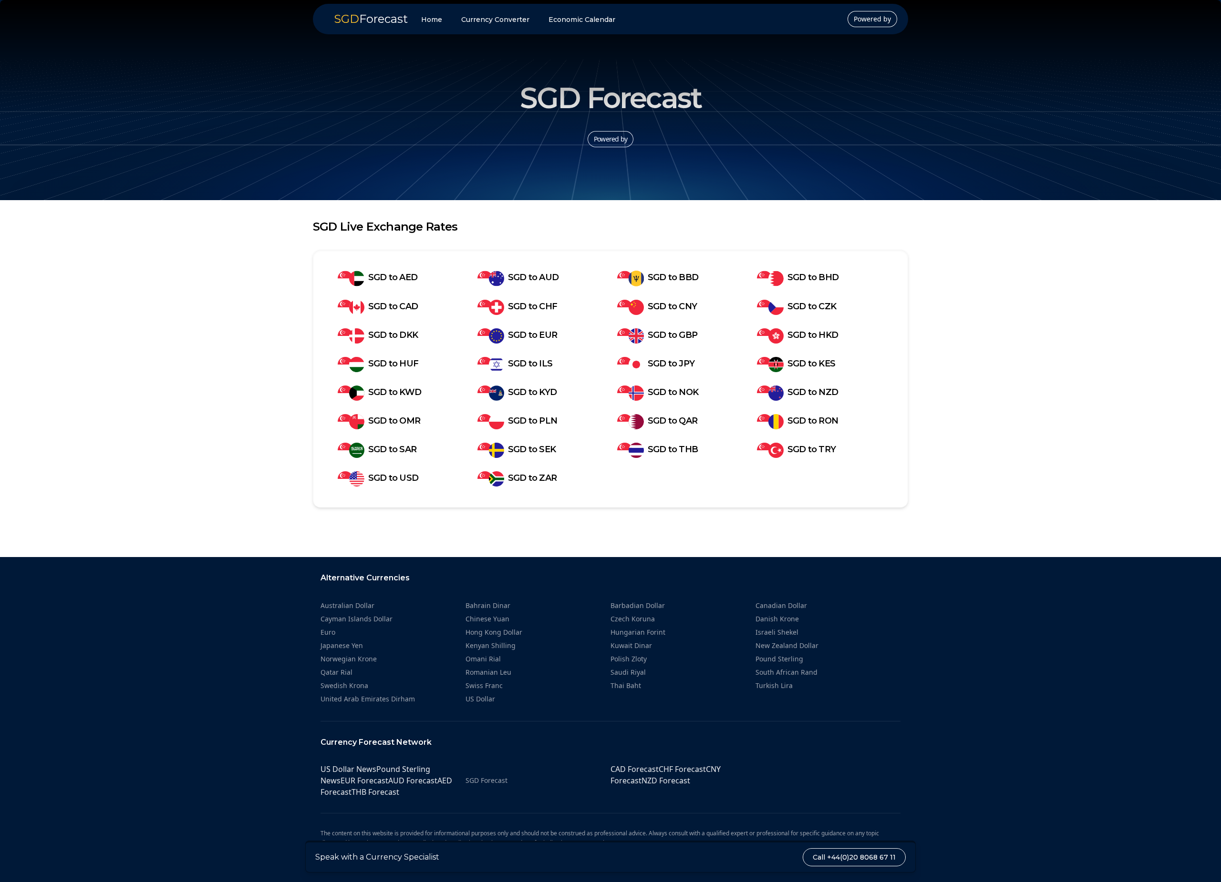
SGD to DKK (393, 335)
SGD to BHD (812, 277)
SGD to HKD (812, 335)
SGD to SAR (392, 449)
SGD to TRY (811, 449)
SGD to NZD (812, 392)
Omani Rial (483, 658)
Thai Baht (625, 685)
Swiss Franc (484, 685)
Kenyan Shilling (491, 645)
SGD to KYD (532, 392)
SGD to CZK (811, 306)
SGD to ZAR (532, 478)
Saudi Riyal (628, 672)
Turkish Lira (774, 685)
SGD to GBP (672, 335)
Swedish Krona (344, 685)
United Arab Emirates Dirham (368, 698)
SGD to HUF (393, 363)
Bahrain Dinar (488, 605)
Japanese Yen (342, 645)
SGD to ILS (530, 363)
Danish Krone (777, 618)
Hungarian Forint (637, 632)
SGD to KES (811, 363)
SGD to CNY (672, 306)
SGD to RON (812, 421)
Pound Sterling (779, 658)
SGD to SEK (532, 449)
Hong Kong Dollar (494, 632)
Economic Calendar (581, 19)
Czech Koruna (632, 618)
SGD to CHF (532, 306)
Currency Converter (495, 19)
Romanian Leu (488, 672)
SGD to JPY (671, 363)
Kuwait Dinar (631, 645)
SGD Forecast (486, 780)
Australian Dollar (347, 605)
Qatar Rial (336, 672)
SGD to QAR (672, 421)
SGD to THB (673, 449)
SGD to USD (393, 478)
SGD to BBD (673, 277)
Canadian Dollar (781, 605)
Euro (328, 632)
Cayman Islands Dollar (357, 618)
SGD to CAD (393, 306)
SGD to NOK (673, 392)
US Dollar (480, 698)
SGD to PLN (532, 421)
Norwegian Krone (349, 658)
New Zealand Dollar (786, 645)
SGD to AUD (533, 277)
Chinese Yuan (487, 618)
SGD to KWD (394, 392)
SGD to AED (392, 277)
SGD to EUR (532, 335)
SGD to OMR (394, 421)
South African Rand (786, 672)
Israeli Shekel (776, 632)
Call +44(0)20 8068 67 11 (854, 857)
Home (431, 19)
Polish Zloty (628, 658)
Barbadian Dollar (637, 605)
